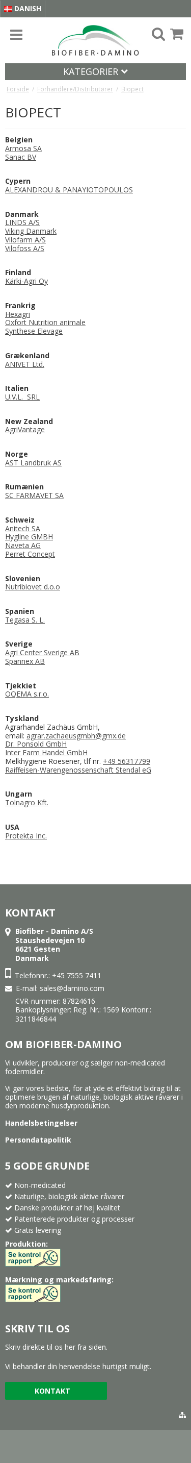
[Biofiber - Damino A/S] (95, 40)
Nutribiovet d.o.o (32, 586)
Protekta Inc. (26, 835)
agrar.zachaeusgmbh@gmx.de (76, 735)
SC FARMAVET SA (34, 495)
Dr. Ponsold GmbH (36, 744)
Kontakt (52, 1391)
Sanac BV (20, 157)
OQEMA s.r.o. (27, 694)
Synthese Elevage (34, 331)
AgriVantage (25, 429)
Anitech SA (22, 528)
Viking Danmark (31, 231)
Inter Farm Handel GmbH (46, 752)
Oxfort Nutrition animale (45, 322)
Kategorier (92, 71)
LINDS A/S (22, 222)
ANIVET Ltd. (24, 364)
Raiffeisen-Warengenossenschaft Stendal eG (78, 770)
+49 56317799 (126, 761)
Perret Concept (30, 554)
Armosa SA (23, 148)
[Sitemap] (182, 1415)
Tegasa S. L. (25, 620)
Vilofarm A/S (25, 239)
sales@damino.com (72, 988)
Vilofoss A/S (24, 248)
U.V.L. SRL (22, 397)
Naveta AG (23, 545)
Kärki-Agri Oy (26, 281)
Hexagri (17, 314)
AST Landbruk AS (33, 462)
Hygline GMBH (29, 536)
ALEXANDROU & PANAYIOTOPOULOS (69, 189)
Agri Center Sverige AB (42, 652)
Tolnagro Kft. (26, 802)
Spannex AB (25, 661)
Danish (26, 8)
